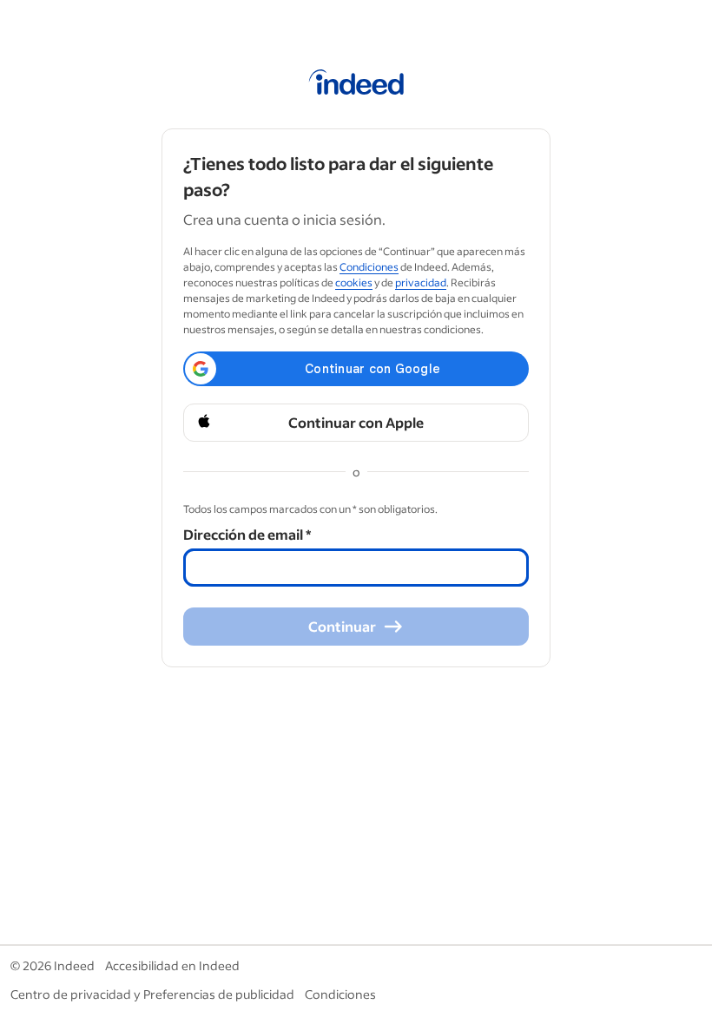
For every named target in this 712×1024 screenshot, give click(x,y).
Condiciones (369, 266)
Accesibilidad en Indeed (172, 965)
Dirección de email (247, 534)
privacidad (420, 282)
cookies (353, 282)
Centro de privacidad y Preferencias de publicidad (152, 994)
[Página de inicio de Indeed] (356, 85)
